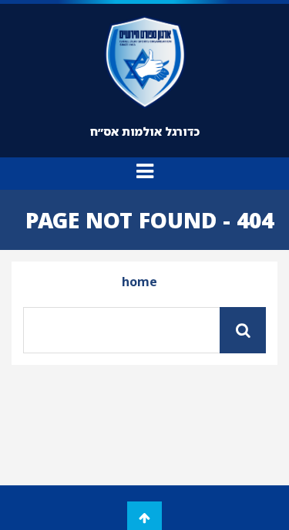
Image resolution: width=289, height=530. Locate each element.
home (139, 281)
